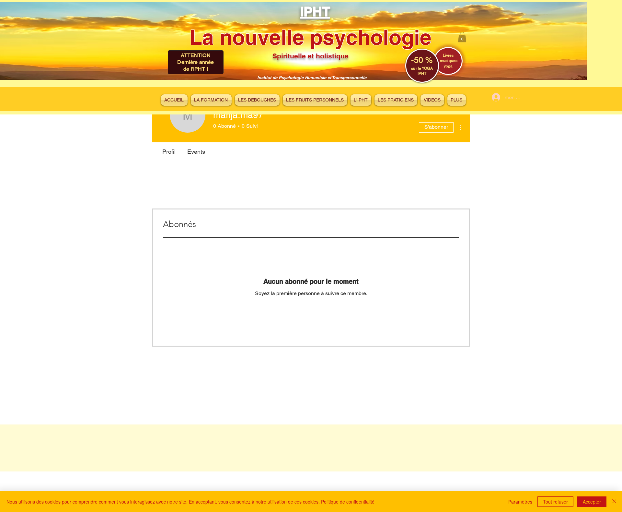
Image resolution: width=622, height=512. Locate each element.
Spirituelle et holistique (310, 56)
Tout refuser (555, 501)
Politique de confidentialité (347, 501)
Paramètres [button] (520, 501)
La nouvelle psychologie (311, 37)
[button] (462, 37)
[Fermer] (614, 501)
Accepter (592, 501)
